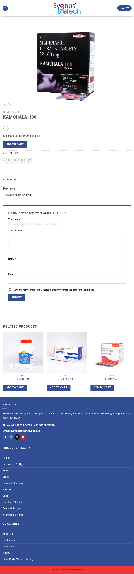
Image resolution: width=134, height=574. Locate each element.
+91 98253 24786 (21, 425)
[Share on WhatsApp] (6, 160)
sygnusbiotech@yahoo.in (25, 430)
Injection (7, 489)
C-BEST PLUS (23, 379)
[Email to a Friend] (23, 160)
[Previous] (3, 364)
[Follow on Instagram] (11, 437)
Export (6, 552)
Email (12, 274)
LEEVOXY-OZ (110, 379)
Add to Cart (15, 144)
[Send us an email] (17, 437)
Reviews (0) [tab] (9, 180)
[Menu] (5, 8)
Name (12, 259)
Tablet (17, 112)
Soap (5, 495)
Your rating (14, 219)
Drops (5, 476)
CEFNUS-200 (67, 379)
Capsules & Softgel (13, 464)
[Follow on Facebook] (5, 437)
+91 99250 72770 (44, 425)
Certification (9, 546)
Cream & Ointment (13, 483)
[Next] (130, 364)
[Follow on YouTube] (23, 437)
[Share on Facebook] (12, 160)
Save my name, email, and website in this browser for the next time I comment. (53, 289)
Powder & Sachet (12, 502)
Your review (15, 230)
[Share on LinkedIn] (29, 160)
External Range (11, 508)
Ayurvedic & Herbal (13, 514)
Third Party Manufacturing (17, 559)
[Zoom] (7, 105)
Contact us (8, 540)
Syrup (5, 470)
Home (6, 112)
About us (7, 533)
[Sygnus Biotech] (67, 8)
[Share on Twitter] (18, 160)
